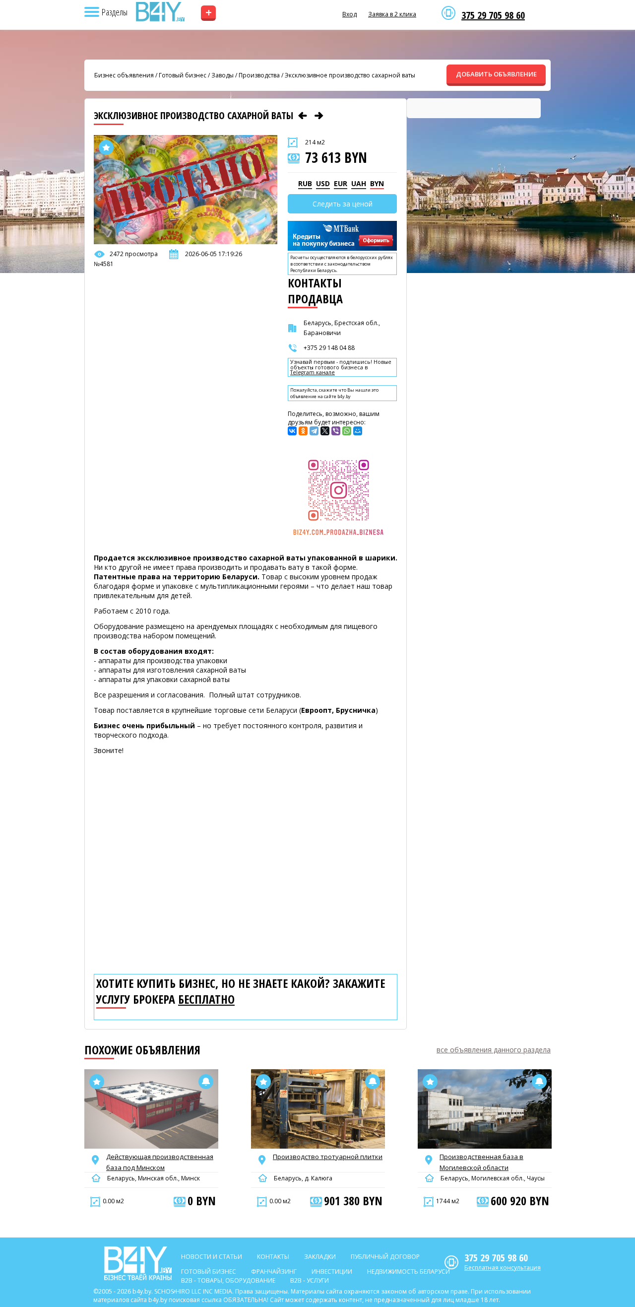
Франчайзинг (274, 1271)
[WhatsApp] (346, 430)
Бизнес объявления (124, 75)
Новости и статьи (211, 1256)
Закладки (320, 1256)
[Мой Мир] (357, 430)
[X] (324, 430)
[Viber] (335, 430)
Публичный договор (385, 1256)
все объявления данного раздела (494, 1049)
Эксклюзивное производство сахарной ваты (350, 75)
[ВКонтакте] (292, 430)
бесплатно (206, 999)
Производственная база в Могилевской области (481, 1162)
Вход (349, 14)
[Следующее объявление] (319, 116)
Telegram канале (312, 372)
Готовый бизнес (182, 75)
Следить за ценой (343, 203)
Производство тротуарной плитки (327, 1156)
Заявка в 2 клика (392, 14)
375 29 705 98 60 (493, 15)
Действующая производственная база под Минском (159, 1162)
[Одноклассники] (303, 430)
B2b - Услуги (309, 1280)
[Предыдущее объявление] (303, 116)
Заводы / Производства (245, 75)
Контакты (273, 1256)
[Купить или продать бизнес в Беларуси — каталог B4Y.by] (159, 12)
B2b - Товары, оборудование (228, 1280)
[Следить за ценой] (205, 1081)
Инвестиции (332, 1271)
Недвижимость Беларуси (408, 1271)
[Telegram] (314, 430)
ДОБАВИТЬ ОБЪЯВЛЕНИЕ (496, 73)
